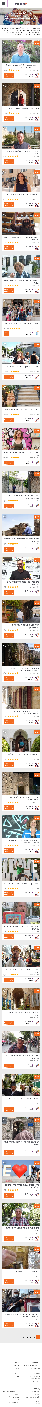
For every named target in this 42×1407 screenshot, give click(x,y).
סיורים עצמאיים (14, 1402)
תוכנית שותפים (35, 1379)
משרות (17, 1376)
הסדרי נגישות (36, 1381)
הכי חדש (37, 1394)
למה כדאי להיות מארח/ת (32, 1366)
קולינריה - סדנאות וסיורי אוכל (32, 1397)
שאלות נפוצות (35, 1368)
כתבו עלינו (16, 1368)
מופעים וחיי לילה (14, 1397)
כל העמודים (36, 1384)
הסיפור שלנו (15, 1371)
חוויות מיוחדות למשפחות (11, 1392)
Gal (30, 332)
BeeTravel (28, 74)
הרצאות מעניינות (35, 1392)
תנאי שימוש (36, 1373)
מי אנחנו (16, 1366)
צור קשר (16, 1373)
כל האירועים (15, 1399)
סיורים (38, 1401)
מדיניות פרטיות (35, 1376)
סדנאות (38, 1404)
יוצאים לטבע (15, 1394)
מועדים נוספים (6, 75)
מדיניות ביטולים (35, 1371)
